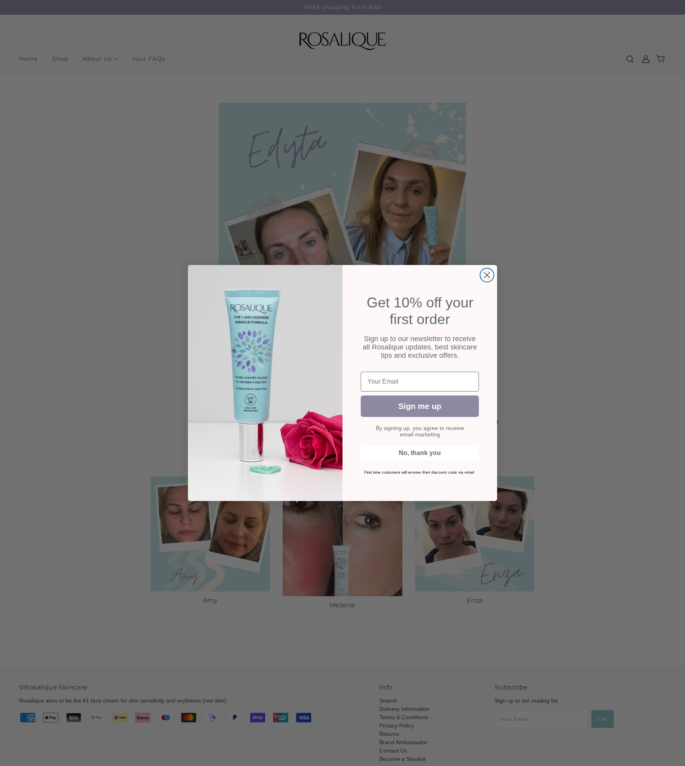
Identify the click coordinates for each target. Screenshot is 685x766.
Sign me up (419, 406)
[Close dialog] (487, 275)
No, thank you (420, 452)
